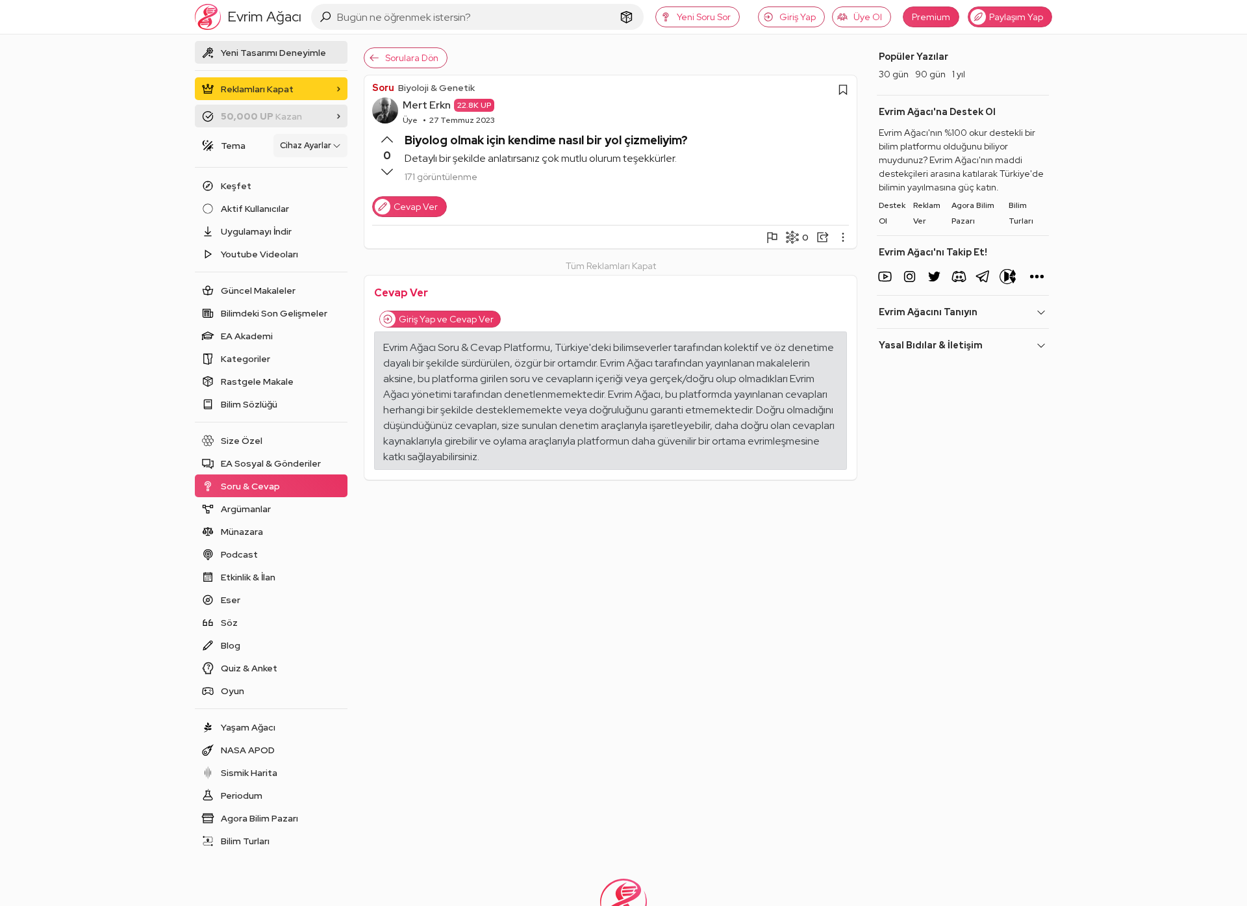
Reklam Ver (926, 213)
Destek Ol (892, 213)
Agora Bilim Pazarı (972, 213)
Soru (383, 88)
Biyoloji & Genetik (436, 88)
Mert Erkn (427, 105)
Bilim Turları (1021, 213)
